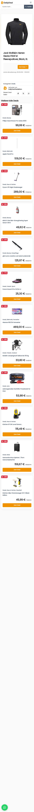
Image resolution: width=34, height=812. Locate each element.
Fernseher (16, 319)
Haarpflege (15, 253)
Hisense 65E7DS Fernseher (11, 322)
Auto (8, 386)
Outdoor (14, 353)
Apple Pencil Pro (8, 154)
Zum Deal (22, 67)
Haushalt (19, 490)
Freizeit (9, 286)
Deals (13, 84)
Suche (29, 7)
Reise (8, 455)
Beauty (9, 118)
